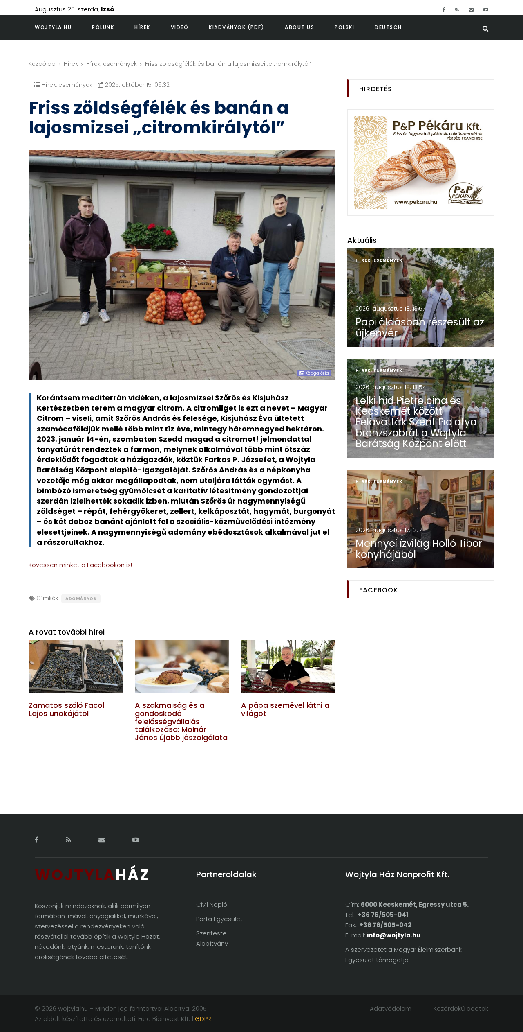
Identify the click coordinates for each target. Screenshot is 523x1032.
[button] (113, 27)
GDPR (203, 1018)
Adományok (80, 599)
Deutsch (388, 27)
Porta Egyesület (219, 919)
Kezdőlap (42, 64)
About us (299, 27)
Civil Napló (211, 904)
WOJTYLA (92, 875)
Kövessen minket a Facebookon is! (80, 564)
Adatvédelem (390, 1008)
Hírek (142, 27)
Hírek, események (111, 64)
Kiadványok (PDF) (236, 27)
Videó (180, 27)
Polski (344, 27)
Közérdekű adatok (461, 1008)
